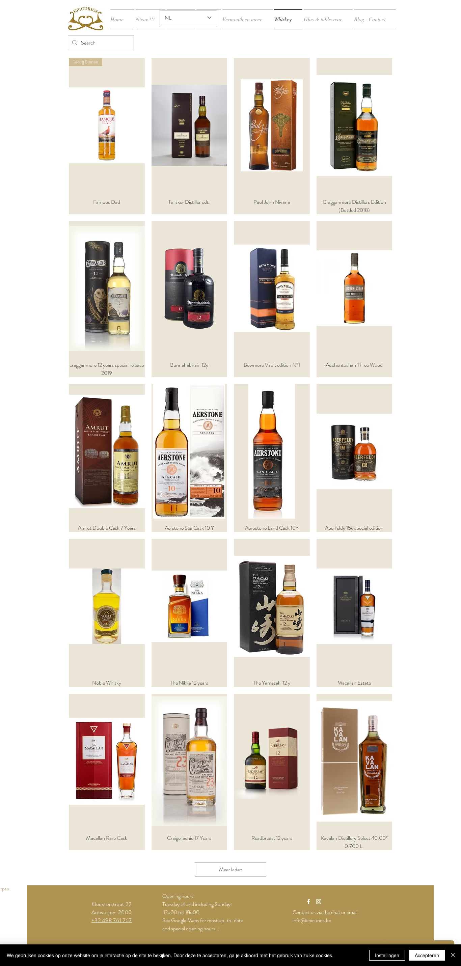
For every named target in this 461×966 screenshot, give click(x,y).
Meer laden (230, 869)
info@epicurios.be (312, 920)
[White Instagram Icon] (318, 901)
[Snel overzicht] (189, 125)
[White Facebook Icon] (308, 901)
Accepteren (427, 955)
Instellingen (387, 955)
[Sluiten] (453, 955)
